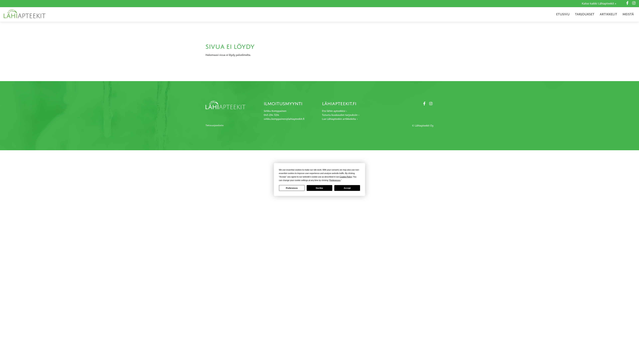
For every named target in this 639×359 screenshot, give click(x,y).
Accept (347, 188)
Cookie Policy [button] (346, 177)
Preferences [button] (334, 180)
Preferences (292, 188)
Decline (319, 188)
